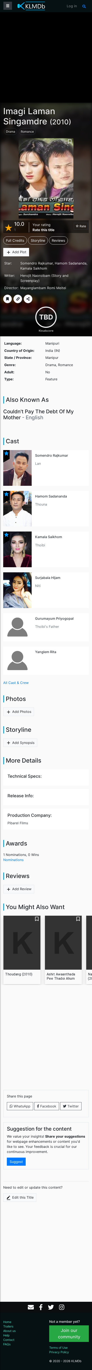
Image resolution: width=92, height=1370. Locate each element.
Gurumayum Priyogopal (54, 618)
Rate (82, 226)
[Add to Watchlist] (7, 299)
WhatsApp (21, 1106)
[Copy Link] (17, 299)
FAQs (6, 1344)
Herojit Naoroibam (35, 275)
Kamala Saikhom (33, 268)
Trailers (8, 1326)
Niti (38, 586)
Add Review (21, 889)
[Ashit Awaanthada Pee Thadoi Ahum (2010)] (63, 943)
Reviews (58, 240)
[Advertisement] (46, 57)
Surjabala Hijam (47, 578)
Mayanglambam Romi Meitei (43, 288)
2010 (60, 122)
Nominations (13, 860)
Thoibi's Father (47, 626)
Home (7, 1322)
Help (6, 1335)
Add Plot (18, 252)
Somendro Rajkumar (36, 263)
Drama (10, 131)
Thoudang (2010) (19, 974)
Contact (8, 1340)
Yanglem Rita (45, 652)
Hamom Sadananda (70, 263)
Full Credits (15, 240)
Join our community (69, 1333)
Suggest (16, 1162)
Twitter (72, 1106)
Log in (72, 6)
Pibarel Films (17, 823)
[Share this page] (28, 299)
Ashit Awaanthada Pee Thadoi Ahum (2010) (61, 976)
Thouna (41, 504)
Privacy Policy (59, 1352)
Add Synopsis (22, 742)
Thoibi (40, 545)
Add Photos (21, 711)
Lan (38, 463)
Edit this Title (22, 1197)
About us (9, 1331)
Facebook (47, 1106)
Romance (27, 131)
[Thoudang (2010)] (21, 943)
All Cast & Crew (16, 683)
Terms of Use (58, 1347)
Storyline (38, 240)
